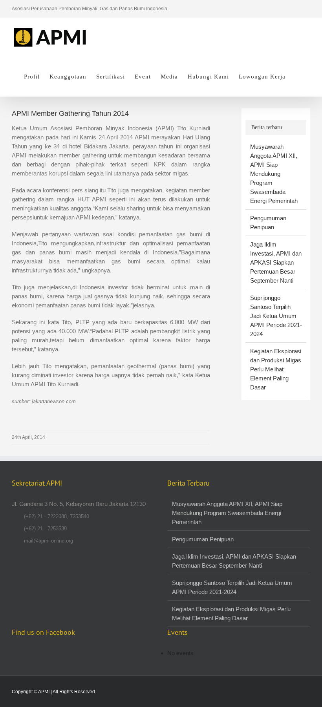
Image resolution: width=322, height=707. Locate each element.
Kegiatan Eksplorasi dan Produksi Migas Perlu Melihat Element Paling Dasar (275, 369)
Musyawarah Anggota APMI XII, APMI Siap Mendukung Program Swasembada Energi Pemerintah (274, 173)
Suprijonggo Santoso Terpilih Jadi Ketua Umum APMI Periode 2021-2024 (276, 315)
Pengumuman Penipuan (203, 539)
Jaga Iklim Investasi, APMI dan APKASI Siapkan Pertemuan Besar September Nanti (276, 262)
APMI (43, 691)
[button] (297, 76)
